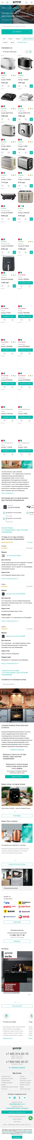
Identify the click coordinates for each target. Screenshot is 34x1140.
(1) (32, 175)
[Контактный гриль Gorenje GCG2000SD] (8, 230)
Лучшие (5, 42)
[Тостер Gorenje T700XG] (8, 297)
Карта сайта (17, 1121)
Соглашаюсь (17, 1137)
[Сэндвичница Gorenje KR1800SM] (8, 364)
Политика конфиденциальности (17, 1116)
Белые (10, 38)
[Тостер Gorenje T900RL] (25, 398)
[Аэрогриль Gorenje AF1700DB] (25, 230)
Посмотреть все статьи (17, 864)
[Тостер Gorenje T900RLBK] (25, 263)
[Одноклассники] (19, 1097)
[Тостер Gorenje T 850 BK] (25, 64)
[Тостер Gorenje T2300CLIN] (25, 197)
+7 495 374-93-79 (17, 1053)
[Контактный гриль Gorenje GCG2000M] (8, 197)
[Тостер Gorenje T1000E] (25, 130)
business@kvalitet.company (17, 1108)
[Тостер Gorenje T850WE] (8, 64)
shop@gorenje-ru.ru (17, 1104)
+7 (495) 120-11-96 (17, 935)
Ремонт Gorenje (24, 1084)
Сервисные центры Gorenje (9, 1087)
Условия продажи (6, 1082)
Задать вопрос (17, 776)
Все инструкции (14, 530)
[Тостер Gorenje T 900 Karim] (8, 398)
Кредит (3, 1084)
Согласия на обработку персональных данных (21, 1134)
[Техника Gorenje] (17, 2)
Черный (18, 38)
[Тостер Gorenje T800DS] (8, 130)
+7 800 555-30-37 (17, 1061)
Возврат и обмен (25, 1082)
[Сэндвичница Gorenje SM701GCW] (25, 97)
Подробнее (17, 922)
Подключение (5, 1080)
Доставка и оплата (7, 1078)
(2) (15, 75)
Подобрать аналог (25, 282)
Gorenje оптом (5, 1076)
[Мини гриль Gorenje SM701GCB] (8, 97)
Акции (12, 42)
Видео (22, 1087)
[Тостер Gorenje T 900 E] (25, 431)
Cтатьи (22, 1076)
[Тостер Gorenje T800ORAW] (25, 297)
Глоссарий (23, 1078)
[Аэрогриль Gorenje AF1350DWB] (8, 263)
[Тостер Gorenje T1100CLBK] (25, 163)
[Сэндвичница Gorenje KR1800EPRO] (25, 364)
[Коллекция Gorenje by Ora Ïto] (17, 974)
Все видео (17, 815)
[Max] (14, 1097)
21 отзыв (30, 542)
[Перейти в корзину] (31, 2)
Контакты (4, 1089)
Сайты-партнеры (25, 1089)
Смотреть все (17, 1006)
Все (4, 38)
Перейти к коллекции (17, 749)
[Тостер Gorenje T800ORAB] (8, 330)
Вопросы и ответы (25, 1080)
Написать (17, 941)
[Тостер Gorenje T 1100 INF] (8, 431)
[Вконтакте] (9, 1097)
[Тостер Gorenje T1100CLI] (8, 163)
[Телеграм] (24, 1097)
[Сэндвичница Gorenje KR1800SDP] (25, 330)
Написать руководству (17, 1112)
